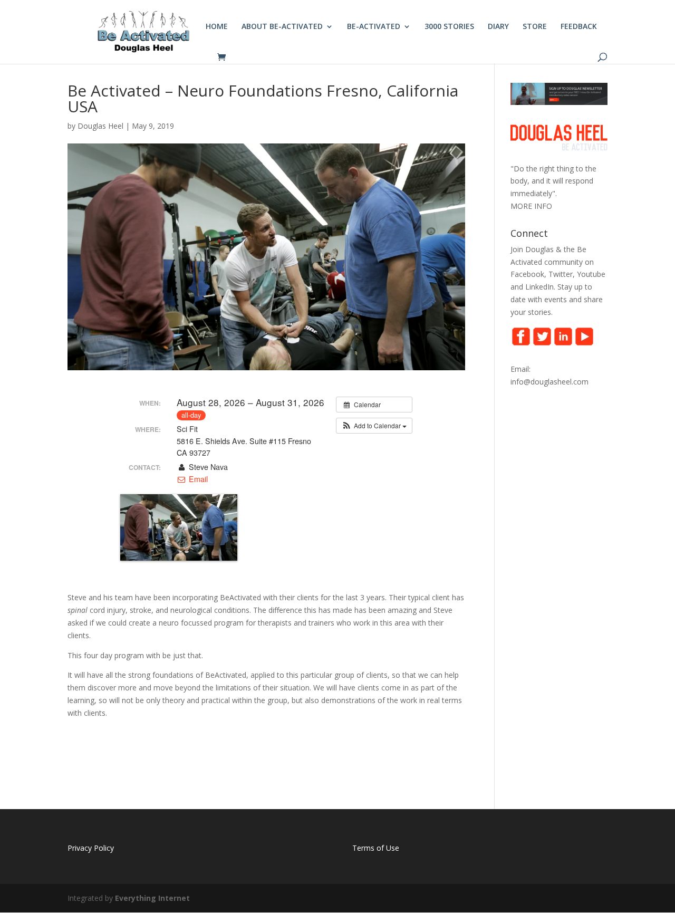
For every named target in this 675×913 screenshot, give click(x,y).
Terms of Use (375, 848)
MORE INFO (531, 206)
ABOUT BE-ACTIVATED (282, 27)
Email (197, 479)
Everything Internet (152, 898)
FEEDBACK (579, 27)
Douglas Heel (100, 126)
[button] (374, 425)
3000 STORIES (449, 27)
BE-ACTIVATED (373, 27)
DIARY (498, 27)
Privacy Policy (91, 848)
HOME (217, 27)
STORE (535, 27)
